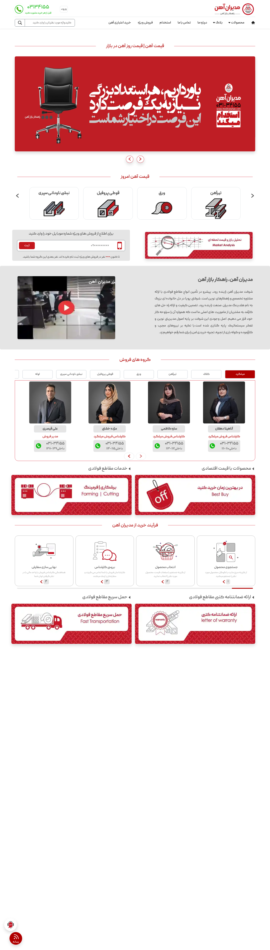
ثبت (27, 245)
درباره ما (202, 22)
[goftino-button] (10, 924)
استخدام (165, 22)
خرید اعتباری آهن (119, 22)
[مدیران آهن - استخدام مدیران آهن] (135, 104)
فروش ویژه (145, 22)
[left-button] (129, 456)
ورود (64, 9)
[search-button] (20, 22)
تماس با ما (184, 22)
